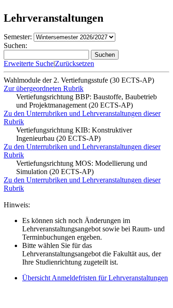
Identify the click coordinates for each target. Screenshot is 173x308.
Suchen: (15, 45)
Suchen (105, 54)
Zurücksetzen (74, 63)
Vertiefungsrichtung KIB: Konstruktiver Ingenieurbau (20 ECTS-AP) (74, 134)
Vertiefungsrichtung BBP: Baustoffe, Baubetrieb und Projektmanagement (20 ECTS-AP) (86, 101)
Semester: (18, 37)
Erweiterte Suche (29, 63)
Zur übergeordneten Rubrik (44, 88)
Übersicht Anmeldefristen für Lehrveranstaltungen (95, 278)
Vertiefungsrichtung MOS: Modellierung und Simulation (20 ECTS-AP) (81, 167)
